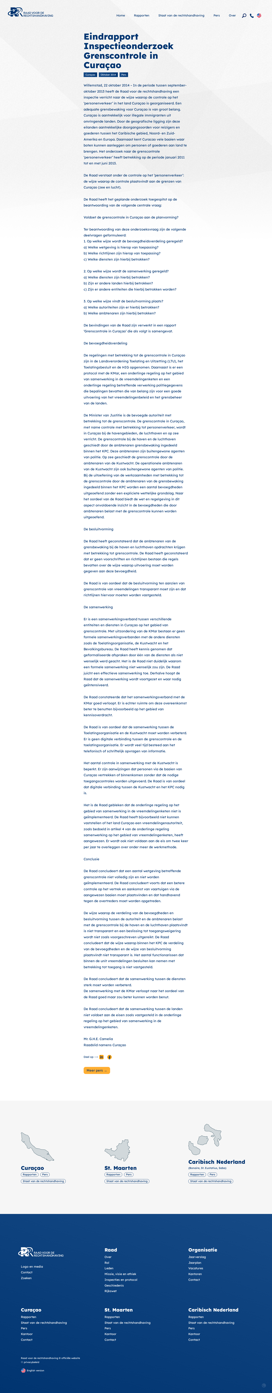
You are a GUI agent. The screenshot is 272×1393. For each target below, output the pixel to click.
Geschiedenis (114, 1285)
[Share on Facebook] (110, 1057)
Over (232, 15)
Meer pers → (97, 1070)
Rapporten (141, 15)
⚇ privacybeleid (30, 1362)
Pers (217, 15)
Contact (26, 1272)
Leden (109, 1268)
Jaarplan (194, 1262)
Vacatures (195, 1268)
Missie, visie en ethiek (120, 1274)
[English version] (259, 15)
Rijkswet (111, 1291)
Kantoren (195, 1274)
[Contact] (252, 15)
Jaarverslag (197, 1257)
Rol (107, 1262)
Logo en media (32, 1266)
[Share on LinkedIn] (102, 1057)
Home (120, 15)
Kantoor (27, 1334)
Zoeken (26, 1278)
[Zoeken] (244, 15)
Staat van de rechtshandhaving (181, 15)
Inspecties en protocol (121, 1280)
